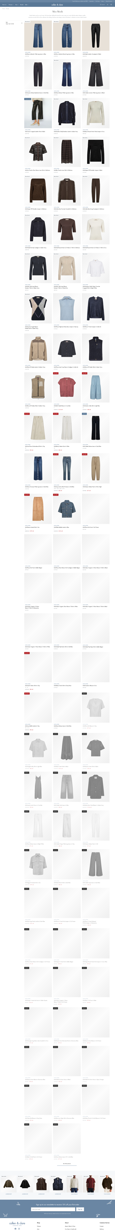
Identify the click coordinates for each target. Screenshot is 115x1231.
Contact (101, 1226)
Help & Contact (109, 1)
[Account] (107, 4)
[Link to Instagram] (19, 1229)
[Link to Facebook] (15, 1229)
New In (4, 4)
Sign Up (80, 1209)
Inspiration (91, 1)
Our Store (98, 1)
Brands (21, 4)
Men (16, 4)
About (102, 1)
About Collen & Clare (70, 1226)
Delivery (102, 1229)
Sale (26, 4)
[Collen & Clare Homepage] (57, 5)
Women (10, 4)
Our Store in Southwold (70, 1229)
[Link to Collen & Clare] (17, 1224)
